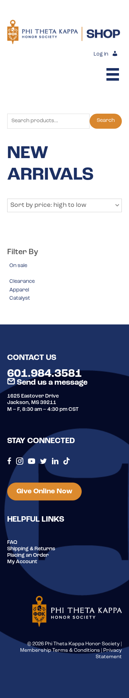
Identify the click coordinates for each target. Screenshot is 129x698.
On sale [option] (18, 266)
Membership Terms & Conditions (60, 650)
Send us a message (51, 383)
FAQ (12, 542)
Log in (101, 54)
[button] (64, 205)
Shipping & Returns (31, 549)
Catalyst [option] (19, 298)
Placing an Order (28, 555)
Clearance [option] (22, 281)
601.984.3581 (44, 374)
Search (106, 120)
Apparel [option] (19, 290)
